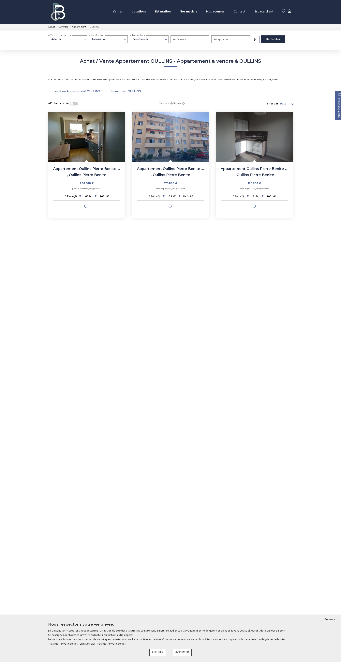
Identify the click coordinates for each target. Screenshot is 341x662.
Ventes (118, 11)
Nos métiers (188, 11)
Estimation (163, 11)
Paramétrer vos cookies (111, 644)
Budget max (221, 39)
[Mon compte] (289, 11)
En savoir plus (88, 644)
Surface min (179, 39)
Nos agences (215, 11)
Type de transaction (61, 35)
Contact (239, 11)
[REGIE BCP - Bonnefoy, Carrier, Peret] (58, 12)
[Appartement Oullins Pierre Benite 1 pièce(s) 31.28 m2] (254, 137)
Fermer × (330, 619)
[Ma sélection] (284, 11)
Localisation (97, 35)
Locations (139, 11)
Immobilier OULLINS (126, 91)
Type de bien (138, 35)
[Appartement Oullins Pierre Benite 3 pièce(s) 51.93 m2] (170, 137)
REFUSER (158, 652)
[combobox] (67, 39)
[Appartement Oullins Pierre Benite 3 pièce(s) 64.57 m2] (86, 137)
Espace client (264, 11)
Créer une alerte (338, 108)
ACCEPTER (182, 652)
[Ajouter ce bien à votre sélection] (86, 207)
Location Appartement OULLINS (76, 91)
